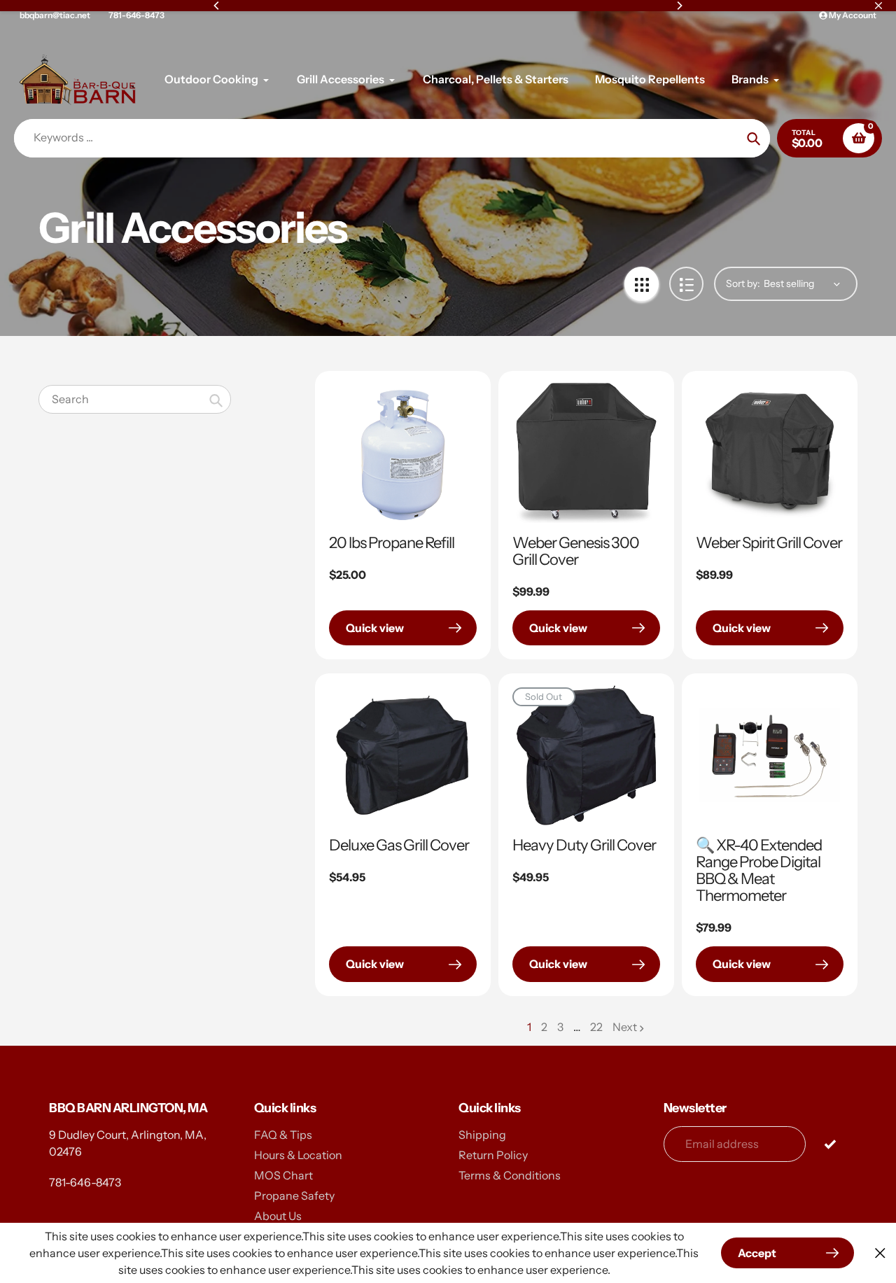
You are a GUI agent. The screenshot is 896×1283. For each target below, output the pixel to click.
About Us (278, 1216)
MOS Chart (283, 1175)
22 (596, 1027)
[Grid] (641, 284)
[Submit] (830, 1143)
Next (624, 1027)
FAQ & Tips (283, 1135)
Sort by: (743, 283)
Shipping (482, 1135)
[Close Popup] (880, 1253)
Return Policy (493, 1155)
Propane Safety (294, 1196)
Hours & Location (298, 1155)
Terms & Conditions (509, 1175)
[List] (686, 284)
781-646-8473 (136, 15)
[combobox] (134, 399)
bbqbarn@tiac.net (55, 15)
